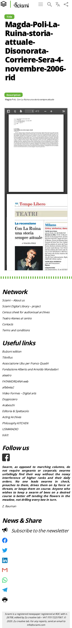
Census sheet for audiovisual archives (25, 312)
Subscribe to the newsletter (40, 530)
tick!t (5, 435)
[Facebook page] (36, 457)
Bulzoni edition (11, 351)
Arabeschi (8, 405)
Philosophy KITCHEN (15, 423)
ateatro (6, 375)
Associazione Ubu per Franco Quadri (25, 363)
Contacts (7, 324)
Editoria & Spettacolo (15, 411)
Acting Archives (11, 417)
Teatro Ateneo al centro (17, 318)
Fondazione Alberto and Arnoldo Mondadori (30, 369)
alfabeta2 (8, 387)
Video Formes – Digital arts (19, 393)
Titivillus (7, 357)
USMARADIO (10, 429)
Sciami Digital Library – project (21, 306)
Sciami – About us (13, 300)
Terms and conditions (16, 330)
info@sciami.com (36, 624)
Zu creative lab (32, 617)
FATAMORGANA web (15, 381)
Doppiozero (9, 399)
